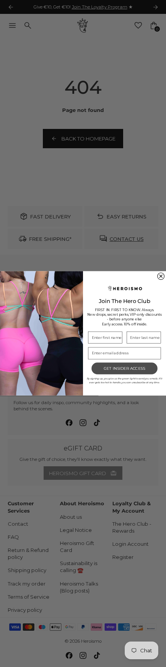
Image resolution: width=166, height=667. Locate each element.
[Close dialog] (161, 276)
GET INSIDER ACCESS (125, 368)
